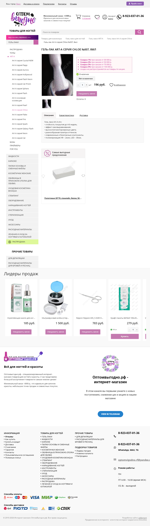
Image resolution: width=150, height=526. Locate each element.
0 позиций (86, 18)
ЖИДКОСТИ (47, 439)
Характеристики (66, 115)
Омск (18, 4)
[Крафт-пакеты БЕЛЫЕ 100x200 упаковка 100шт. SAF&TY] (124, 298)
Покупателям (48, 4)
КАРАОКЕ (46, 442)
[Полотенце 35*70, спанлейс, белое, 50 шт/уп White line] (64, 172)
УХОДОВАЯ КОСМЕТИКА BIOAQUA (57, 457)
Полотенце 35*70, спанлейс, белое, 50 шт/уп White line (63, 198)
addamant (142, 518)
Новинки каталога (84, 453)
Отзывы (73, 4)
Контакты (62, 4)
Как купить (10, 439)
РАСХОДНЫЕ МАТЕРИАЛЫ (53, 478)
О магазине (10, 447)
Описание (49, 115)
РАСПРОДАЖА (48, 481)
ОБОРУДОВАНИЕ (49, 463)
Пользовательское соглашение (19, 455)
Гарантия (9, 449)
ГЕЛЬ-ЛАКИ (47, 436)
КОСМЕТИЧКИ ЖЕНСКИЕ (53, 449)
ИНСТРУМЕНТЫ (49, 468)
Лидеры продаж (83, 450)
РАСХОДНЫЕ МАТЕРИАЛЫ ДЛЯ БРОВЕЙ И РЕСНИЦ (89, 440)
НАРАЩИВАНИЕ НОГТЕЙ (53, 465)
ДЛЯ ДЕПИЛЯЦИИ (84, 436)
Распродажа (81, 456)
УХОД (44, 473)
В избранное (120, 85)
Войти (110, 19)
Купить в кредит (12, 442)
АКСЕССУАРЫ (48, 476)
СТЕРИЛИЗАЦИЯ (49, 470)
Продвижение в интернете (97, 520)
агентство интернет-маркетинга (124, 520)
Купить (125, 336)
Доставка (84, 115)
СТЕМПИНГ (47, 460)
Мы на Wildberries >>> (19, 37)
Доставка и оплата (31, 4)
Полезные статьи (13, 457)
